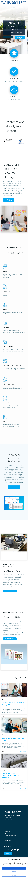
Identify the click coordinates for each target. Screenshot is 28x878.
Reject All (14, 875)
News (3, 770)
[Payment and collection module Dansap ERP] (14, 690)
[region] (14, 867)
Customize (14, 871)
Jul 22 (4, 716)
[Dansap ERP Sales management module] (14, 725)
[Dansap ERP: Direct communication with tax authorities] (14, 760)
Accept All (14, 868)
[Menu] (14, 7)
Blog (3, 699)
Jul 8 (4, 751)
